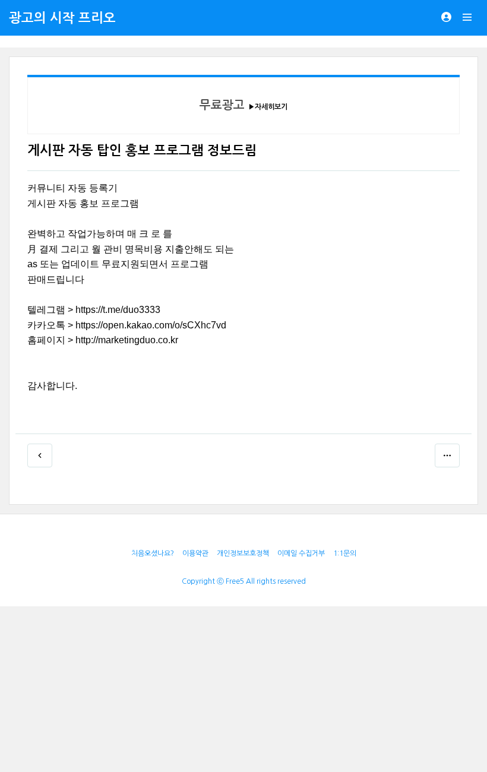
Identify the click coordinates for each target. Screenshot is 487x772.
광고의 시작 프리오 (62, 17)
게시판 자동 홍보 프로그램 (83, 203)
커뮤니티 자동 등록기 (72, 188)
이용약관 (195, 553)
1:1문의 (344, 553)
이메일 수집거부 (301, 553)
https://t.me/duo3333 (117, 310)
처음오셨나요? (152, 553)
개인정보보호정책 (243, 553)
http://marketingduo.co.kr (126, 340)
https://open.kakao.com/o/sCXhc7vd (150, 325)
